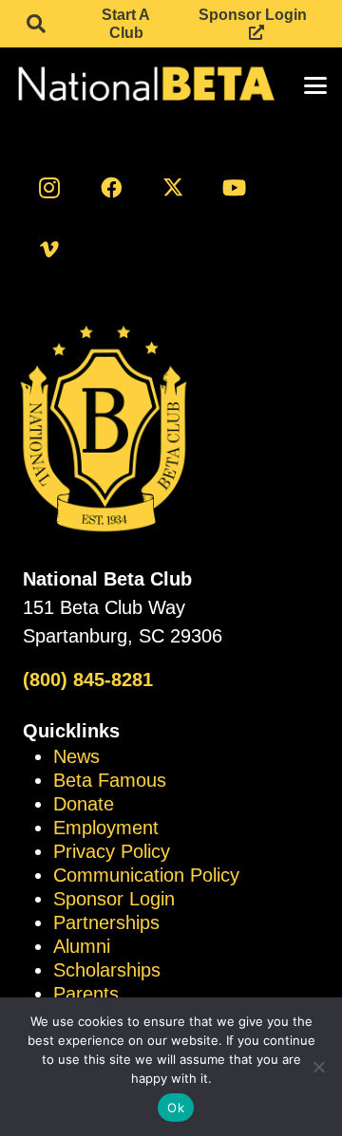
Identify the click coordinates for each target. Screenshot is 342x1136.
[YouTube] (234, 187)
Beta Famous (109, 780)
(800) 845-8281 (88, 679)
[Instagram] (49, 187)
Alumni (81, 946)
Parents (86, 993)
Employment (106, 827)
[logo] (145, 85)
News (76, 756)
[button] (36, 23)
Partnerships (106, 922)
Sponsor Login (114, 898)
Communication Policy (146, 875)
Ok (175, 1107)
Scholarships (107, 969)
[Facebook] (111, 187)
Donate (83, 803)
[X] (173, 187)
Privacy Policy (111, 851)
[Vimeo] (49, 249)
